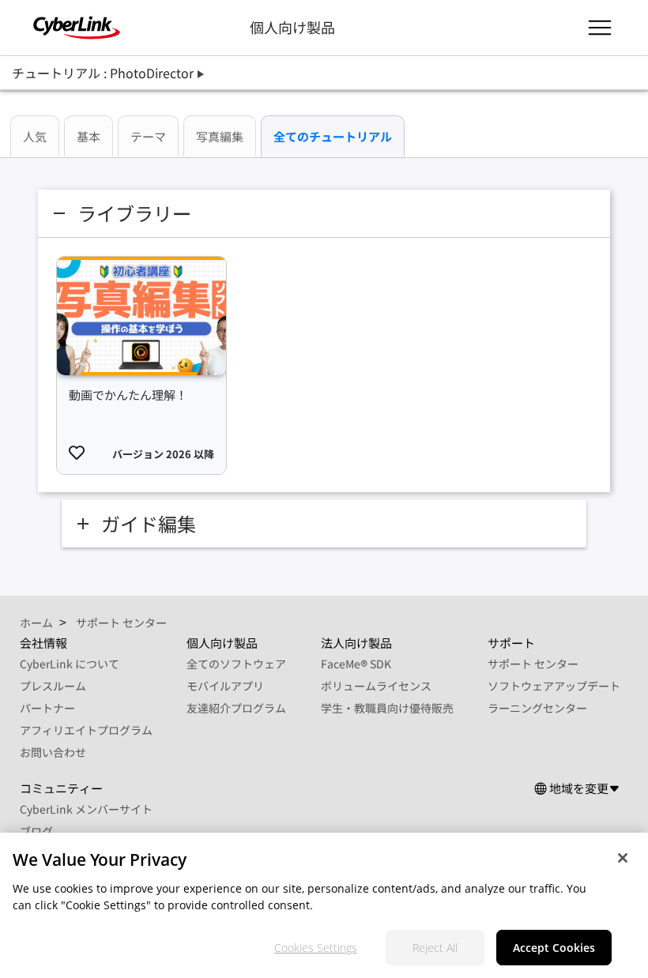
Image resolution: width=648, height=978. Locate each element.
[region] (324, 905)
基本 (88, 136)
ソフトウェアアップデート (554, 686)
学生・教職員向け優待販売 (387, 708)
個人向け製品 (292, 27)
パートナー (47, 708)
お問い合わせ (53, 752)
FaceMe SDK (356, 663)
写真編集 (219, 136)
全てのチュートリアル (332, 136)
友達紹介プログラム (236, 708)
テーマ (148, 136)
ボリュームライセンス (376, 686)
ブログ (36, 831)
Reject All (435, 947)
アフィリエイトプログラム (86, 730)
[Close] (622, 858)
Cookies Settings (315, 947)
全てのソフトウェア (236, 663)
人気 (35, 136)
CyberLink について (69, 663)
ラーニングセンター (537, 708)
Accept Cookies (554, 947)
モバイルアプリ (225, 686)
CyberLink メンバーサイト (86, 809)
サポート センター (533, 663)
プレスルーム (53, 686)
